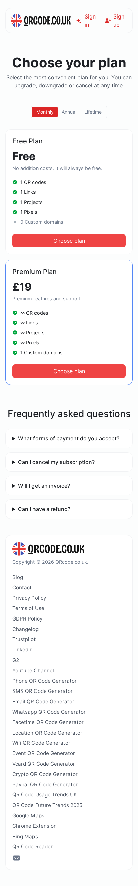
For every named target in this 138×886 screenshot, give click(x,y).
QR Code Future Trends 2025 (47, 805)
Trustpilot (24, 639)
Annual (69, 112)
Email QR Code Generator (43, 701)
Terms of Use (28, 608)
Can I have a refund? (44, 509)
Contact (22, 587)
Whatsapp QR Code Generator (49, 712)
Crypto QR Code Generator (45, 774)
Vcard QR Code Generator (43, 763)
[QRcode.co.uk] (41, 20)
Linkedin (22, 649)
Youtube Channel (33, 670)
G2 (15, 660)
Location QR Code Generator (47, 733)
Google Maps (28, 815)
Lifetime (93, 112)
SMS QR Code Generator (42, 691)
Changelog (25, 629)
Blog (17, 577)
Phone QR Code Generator (44, 681)
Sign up (118, 20)
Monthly (45, 112)
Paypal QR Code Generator (45, 784)
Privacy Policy (29, 598)
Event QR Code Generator (43, 753)
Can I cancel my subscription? (56, 462)
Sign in (90, 20)
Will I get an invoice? (44, 485)
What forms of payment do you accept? (68, 438)
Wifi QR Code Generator (41, 743)
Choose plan (69, 240)
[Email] (16, 859)
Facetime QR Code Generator (48, 722)
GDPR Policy (27, 618)
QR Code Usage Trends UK (44, 794)
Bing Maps (25, 836)
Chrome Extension (34, 826)
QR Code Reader (32, 846)
